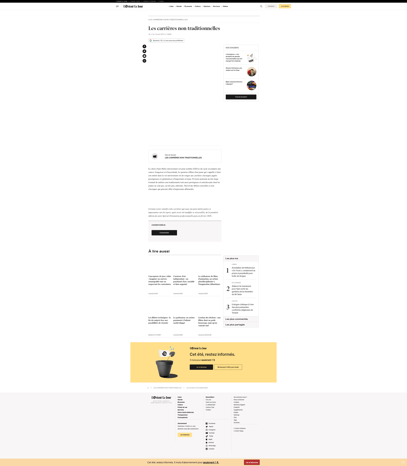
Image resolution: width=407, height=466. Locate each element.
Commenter (164, 233)
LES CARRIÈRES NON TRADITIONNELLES (168, 19)
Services (181, 410)
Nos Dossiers (232, 48)
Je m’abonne (201, 367)
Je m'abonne (252, 462)
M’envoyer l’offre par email (228, 367)
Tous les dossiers (241, 97)
